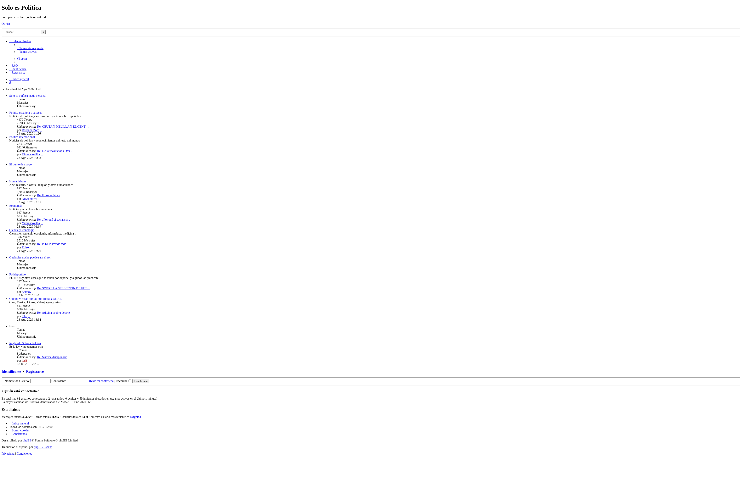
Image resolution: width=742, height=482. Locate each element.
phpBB (27, 440)
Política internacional (22, 137)
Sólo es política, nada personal (27, 95)
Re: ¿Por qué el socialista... (53, 219)
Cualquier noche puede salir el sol (29, 257)
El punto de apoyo (20, 164)
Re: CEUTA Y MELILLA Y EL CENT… (63, 126)
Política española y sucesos (25, 112)
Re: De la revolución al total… (55, 150)
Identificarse (11, 371)
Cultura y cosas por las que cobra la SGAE (35, 298)
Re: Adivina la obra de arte (53, 312)
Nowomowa (29, 198)
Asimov (26, 291)
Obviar (6, 23)
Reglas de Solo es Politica (25, 343)
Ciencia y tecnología (21, 230)
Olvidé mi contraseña (101, 381)
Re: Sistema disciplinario (52, 357)
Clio (24, 316)
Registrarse (35, 371)
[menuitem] (30, 48)
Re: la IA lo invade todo (51, 244)
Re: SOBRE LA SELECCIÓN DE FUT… (63, 288)
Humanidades (17, 181)
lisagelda (135, 416)
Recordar (122, 381)
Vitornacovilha (31, 154)
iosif (24, 360)
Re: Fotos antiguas (48, 195)
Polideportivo (17, 274)
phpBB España (43, 447)
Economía (15, 205)
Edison (26, 247)
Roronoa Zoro (30, 130)
